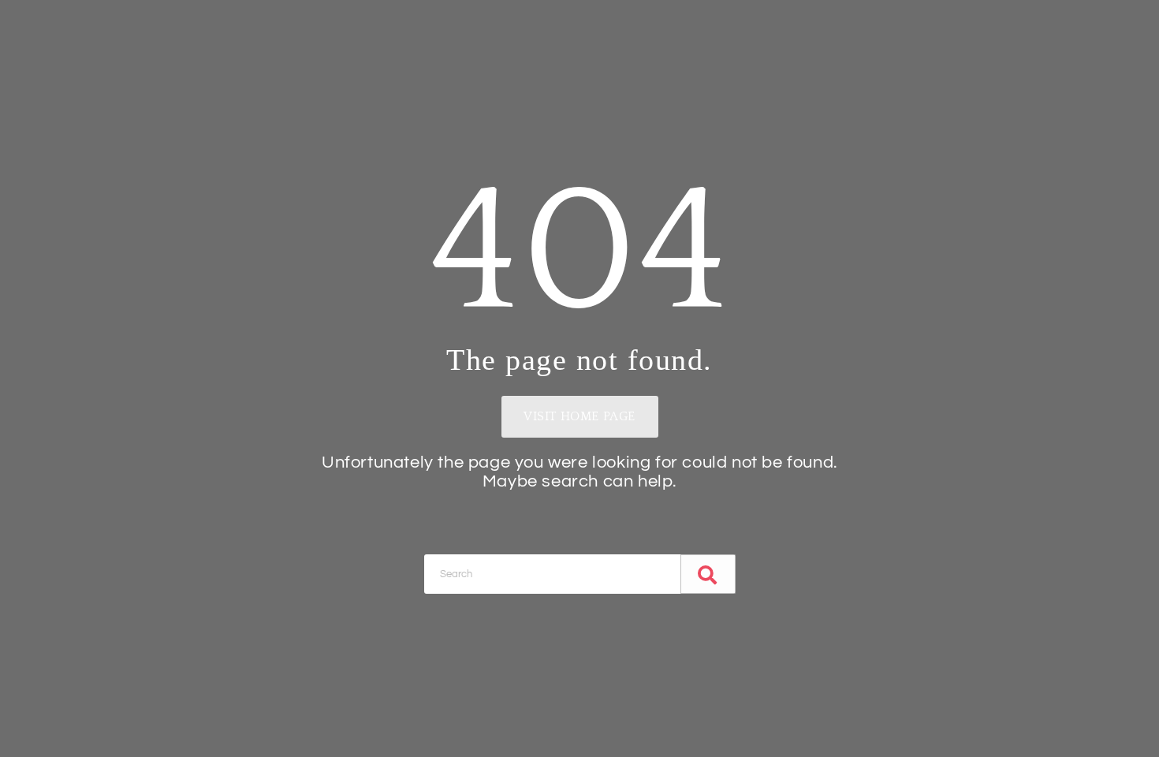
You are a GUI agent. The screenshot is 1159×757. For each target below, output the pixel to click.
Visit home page (579, 416)
